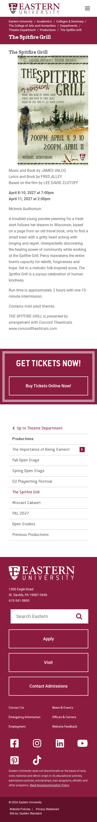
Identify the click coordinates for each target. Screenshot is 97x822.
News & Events (62, 708)
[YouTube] (82, 743)
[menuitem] (87, 8)
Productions (48, 30)
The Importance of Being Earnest (41, 450)
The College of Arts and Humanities (32, 25)
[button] (81, 450)
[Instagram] (37, 743)
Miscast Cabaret (26, 503)
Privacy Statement (47, 809)
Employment (17, 727)
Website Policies (20, 809)
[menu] (48, 481)
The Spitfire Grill (26, 492)
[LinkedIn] (60, 743)
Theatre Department (22, 30)
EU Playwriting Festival (32, 482)
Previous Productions (30, 535)
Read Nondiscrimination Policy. (50, 785)
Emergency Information (24, 717)
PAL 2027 (20, 514)
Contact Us (16, 708)
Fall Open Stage (25, 460)
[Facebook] (14, 743)
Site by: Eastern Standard (26, 813)
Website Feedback (64, 727)
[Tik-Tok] (37, 760)
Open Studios (23, 524)
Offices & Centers (64, 717)
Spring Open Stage (28, 471)
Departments (68, 25)
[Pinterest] (14, 760)
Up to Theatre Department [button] (40, 428)
